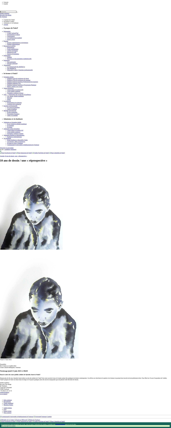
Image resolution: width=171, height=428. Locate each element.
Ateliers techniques (12, 50)
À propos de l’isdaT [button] (9, 20)
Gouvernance (11, 36)
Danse (9, 99)
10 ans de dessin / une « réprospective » (16, 156)
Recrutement (7, 401)
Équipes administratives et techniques (17, 42)
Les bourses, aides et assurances (16, 141)
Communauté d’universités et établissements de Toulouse (23, 145)
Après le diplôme (12, 109)
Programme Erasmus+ (13, 114)
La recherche (7, 101)
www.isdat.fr (3, 394)
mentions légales (60, 424)
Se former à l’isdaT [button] (9, 21)
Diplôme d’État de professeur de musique (18, 80)
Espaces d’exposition (13, 54)
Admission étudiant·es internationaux (14, 135)
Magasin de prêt (11, 52)
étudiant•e (13, 149)
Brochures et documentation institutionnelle (19, 58)
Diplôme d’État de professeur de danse (18, 78)
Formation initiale (8, 77)
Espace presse (11, 39)
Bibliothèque (10, 47)
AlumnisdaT (7, 65)
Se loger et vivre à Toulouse (15, 143)
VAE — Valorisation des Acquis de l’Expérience (17, 94)
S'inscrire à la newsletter (7, 148)
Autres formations (9, 88)
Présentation (7, 31)
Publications (7, 55)
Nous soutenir (7, 412)
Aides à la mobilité (12, 115)
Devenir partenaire (12, 63)
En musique (10, 125)
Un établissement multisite (14, 38)
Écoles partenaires (12, 112)
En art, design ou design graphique (17, 124)
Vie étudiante (7, 138)
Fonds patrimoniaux (12, 49)
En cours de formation (13, 107)
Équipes (6, 41)
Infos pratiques (8, 400)
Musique (9, 98)
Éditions (9, 57)
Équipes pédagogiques (13, 44)
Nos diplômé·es (11, 68)
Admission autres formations (12, 129)
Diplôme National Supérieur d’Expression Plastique (21, 85)
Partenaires (7, 60)
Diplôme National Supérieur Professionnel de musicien (22, 82)
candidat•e (7, 149)
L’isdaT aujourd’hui (12, 33)
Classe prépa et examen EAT (15, 90)
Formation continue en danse (15, 93)
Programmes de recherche (14, 102)
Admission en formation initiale (12, 122)
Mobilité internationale (10, 110)
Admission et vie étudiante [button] (11, 23)
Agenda (6, 24)
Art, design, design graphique (15, 96)
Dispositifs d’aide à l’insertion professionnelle (20, 70)
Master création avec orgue (14, 86)
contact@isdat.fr (4, 392)
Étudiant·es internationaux (14, 137)
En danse (9, 127)
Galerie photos (8, 408)
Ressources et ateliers (9, 46)
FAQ (5, 409)
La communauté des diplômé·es (16, 67)
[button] (85, 7)
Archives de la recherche (14, 104)
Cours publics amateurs (13, 91)
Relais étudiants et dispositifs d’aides (17, 140)
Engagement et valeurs (13, 34)
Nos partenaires (11, 62)
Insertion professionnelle (10, 106)
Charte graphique (8, 403)
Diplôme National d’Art (14, 83)
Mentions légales (8, 405)
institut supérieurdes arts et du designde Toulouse (5, 15)
